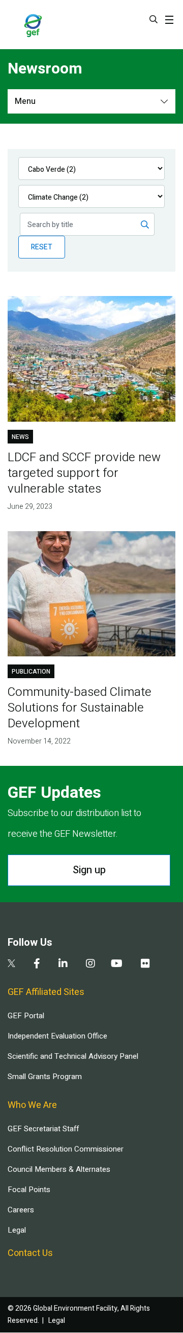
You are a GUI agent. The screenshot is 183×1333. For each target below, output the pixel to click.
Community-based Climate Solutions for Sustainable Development (79, 707)
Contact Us (30, 1253)
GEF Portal (26, 1015)
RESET (41, 247)
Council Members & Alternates (59, 1169)
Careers (21, 1209)
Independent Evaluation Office (57, 1036)
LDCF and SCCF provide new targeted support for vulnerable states (84, 473)
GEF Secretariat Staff (43, 1128)
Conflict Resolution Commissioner (66, 1149)
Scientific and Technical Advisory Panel (73, 1056)
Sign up (89, 870)
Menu (25, 101)
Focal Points (29, 1189)
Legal (17, 1230)
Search (153, 19)
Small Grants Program (45, 1076)
